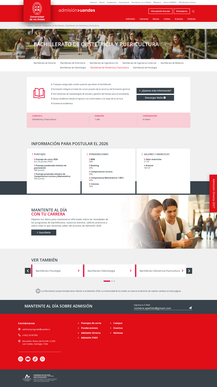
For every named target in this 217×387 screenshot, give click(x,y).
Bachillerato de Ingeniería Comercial (139, 63)
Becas (156, 19)
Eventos (179, 19)
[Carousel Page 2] (112, 281)
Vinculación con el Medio (141, 2)
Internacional (124, 2)
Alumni (102, 2)
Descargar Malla (154, 97)
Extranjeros (181, 11)
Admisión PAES (89, 337)
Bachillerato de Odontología (73, 67)
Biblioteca (157, 2)
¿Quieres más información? (156, 90)
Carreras (144, 19)
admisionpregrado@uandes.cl (36, 329)
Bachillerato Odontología (101, 270)
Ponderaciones (89, 327)
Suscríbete (44, 232)
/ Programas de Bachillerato (53, 25)
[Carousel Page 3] (114, 281)
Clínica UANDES (169, 2)
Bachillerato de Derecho (45, 63)
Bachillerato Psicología (48, 270)
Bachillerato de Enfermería (72, 63)
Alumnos (93, 2)
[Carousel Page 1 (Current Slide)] (106, 281)
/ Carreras (37, 25)
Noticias (191, 19)
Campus (117, 323)
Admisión (130, 19)
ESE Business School (187, 2)
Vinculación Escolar (160, 11)
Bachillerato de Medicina (172, 63)
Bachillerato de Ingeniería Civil (104, 63)
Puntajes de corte (91, 323)
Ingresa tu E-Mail (142, 305)
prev (28, 271)
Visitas (167, 19)
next (189, 271)
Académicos (112, 2)
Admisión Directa (90, 332)
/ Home (30, 25)
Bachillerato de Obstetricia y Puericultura (109, 67)
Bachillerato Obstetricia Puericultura (160, 270)
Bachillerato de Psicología (145, 67)
